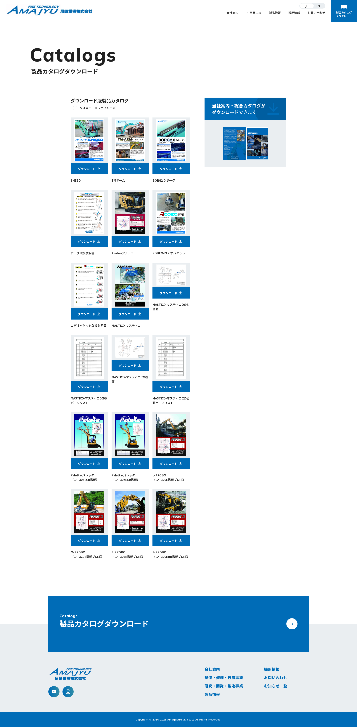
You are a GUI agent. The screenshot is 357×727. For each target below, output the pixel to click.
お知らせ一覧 (275, 686)
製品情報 (275, 12)
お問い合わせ (316, 12)
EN (318, 6)
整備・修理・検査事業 (224, 677)
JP (306, 6)
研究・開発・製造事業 (224, 686)
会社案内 (232, 12)
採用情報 (294, 12)
